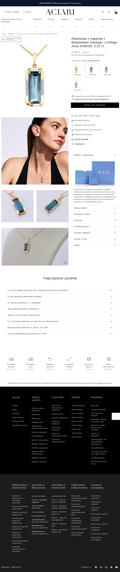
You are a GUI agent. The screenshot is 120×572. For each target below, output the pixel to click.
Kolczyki (51, 19)
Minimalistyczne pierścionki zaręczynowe (18, 520)
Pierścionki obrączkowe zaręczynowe (17, 535)
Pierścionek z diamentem (56, 429)
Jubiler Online (76, 437)
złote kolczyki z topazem (40, 383)
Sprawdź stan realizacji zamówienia (40, 427)
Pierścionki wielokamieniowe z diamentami (19, 549)
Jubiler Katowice (77, 417)
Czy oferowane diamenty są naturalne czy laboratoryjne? (33, 321)
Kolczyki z (39, 501)
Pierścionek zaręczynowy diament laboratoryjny (79, 498)
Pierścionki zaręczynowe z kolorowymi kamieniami (17, 499)
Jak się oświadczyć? (98, 410)
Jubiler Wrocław (77, 413)
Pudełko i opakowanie (83, 155)
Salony (14, 410)
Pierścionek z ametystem (96, 497)
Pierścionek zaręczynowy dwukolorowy (76, 520)
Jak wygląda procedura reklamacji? (23, 309)
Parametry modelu (82, 214)
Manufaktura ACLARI (19, 425)
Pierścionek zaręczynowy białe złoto (78, 512)
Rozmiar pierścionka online (98, 462)
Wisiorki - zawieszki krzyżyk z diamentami (59, 507)
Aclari (3, 34)
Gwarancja (36, 414)
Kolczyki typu (38, 496)
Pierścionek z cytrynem (96, 503)
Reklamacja (36, 418)
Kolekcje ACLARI (18, 421)
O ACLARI (15, 413)
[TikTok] (101, 567)
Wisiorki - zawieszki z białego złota (59, 531)
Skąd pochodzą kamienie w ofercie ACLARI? (28, 327)
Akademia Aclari (107, 19)
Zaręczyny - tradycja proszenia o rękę (98, 420)
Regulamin (5, 567)
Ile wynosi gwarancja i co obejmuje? (24, 303)
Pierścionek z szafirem (99, 534)
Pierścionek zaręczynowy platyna (79, 528)
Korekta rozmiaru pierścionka (38, 409)
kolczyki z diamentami (40, 521)
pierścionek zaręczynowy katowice (81, 383)
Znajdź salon (79, 144)
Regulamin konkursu (39, 462)
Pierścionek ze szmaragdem (96, 539)
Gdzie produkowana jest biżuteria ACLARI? (27, 334)
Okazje (91, 19)
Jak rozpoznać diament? (96, 414)
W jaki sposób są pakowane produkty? (25, 296)
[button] (11, 12)
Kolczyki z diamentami (60, 418)
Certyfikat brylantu (98, 458)
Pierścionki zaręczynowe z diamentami (11, 20)
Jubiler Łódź (75, 429)
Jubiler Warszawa (77, 406)
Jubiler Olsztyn (76, 433)
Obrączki (78, 19)
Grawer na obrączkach (95, 435)
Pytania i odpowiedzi (39, 432)
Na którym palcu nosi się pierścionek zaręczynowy (99, 441)
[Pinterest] (111, 567)
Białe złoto (95, 406)
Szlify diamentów (97, 448)
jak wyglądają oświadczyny (103, 383)
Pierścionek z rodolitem (96, 509)
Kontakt (14, 406)
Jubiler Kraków (76, 410)
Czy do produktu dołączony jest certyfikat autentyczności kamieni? (38, 290)
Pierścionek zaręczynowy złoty (78, 505)
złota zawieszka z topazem (59, 383)
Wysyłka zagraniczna (39, 444)
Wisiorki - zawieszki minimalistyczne (59, 519)
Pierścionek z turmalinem (96, 529)
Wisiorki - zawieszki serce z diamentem (59, 501)
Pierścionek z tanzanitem (96, 519)
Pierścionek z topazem (99, 524)
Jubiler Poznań (76, 421)
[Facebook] (96, 567)
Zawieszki (65, 19)
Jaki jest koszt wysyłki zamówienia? (24, 315)
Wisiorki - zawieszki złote (59, 525)
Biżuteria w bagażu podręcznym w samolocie (98, 427)
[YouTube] (116, 567)
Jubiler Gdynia (76, 425)
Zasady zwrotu (80, 239)
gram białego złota (24, 383)
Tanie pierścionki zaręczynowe (77, 534)
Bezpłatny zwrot (38, 422)
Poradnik (96, 397)
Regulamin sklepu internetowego (38, 453)
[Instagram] (106, 567)
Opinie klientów (17, 417)
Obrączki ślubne (57, 414)
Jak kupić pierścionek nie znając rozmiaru (99, 453)
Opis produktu (80, 208)
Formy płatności (37, 436)
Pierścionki (37, 19)
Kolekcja (78, 220)
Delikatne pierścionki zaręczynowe (19, 513)
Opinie (77, 245)
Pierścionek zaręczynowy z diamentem (57, 407)
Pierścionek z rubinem (99, 514)
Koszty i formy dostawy (40, 440)
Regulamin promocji (39, 458)
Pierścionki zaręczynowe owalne (59, 435)
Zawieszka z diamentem (56, 423)
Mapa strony (16, 567)
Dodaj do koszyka (94, 105)
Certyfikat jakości (82, 226)
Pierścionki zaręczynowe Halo (58, 440)
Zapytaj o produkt (81, 139)
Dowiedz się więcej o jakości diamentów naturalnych (91, 99)
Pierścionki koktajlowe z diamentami (20, 542)
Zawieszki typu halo (59, 496)
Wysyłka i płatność (82, 233)
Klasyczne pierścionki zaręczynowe (20, 507)
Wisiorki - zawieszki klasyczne (59, 513)
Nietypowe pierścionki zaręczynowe (20, 528)
